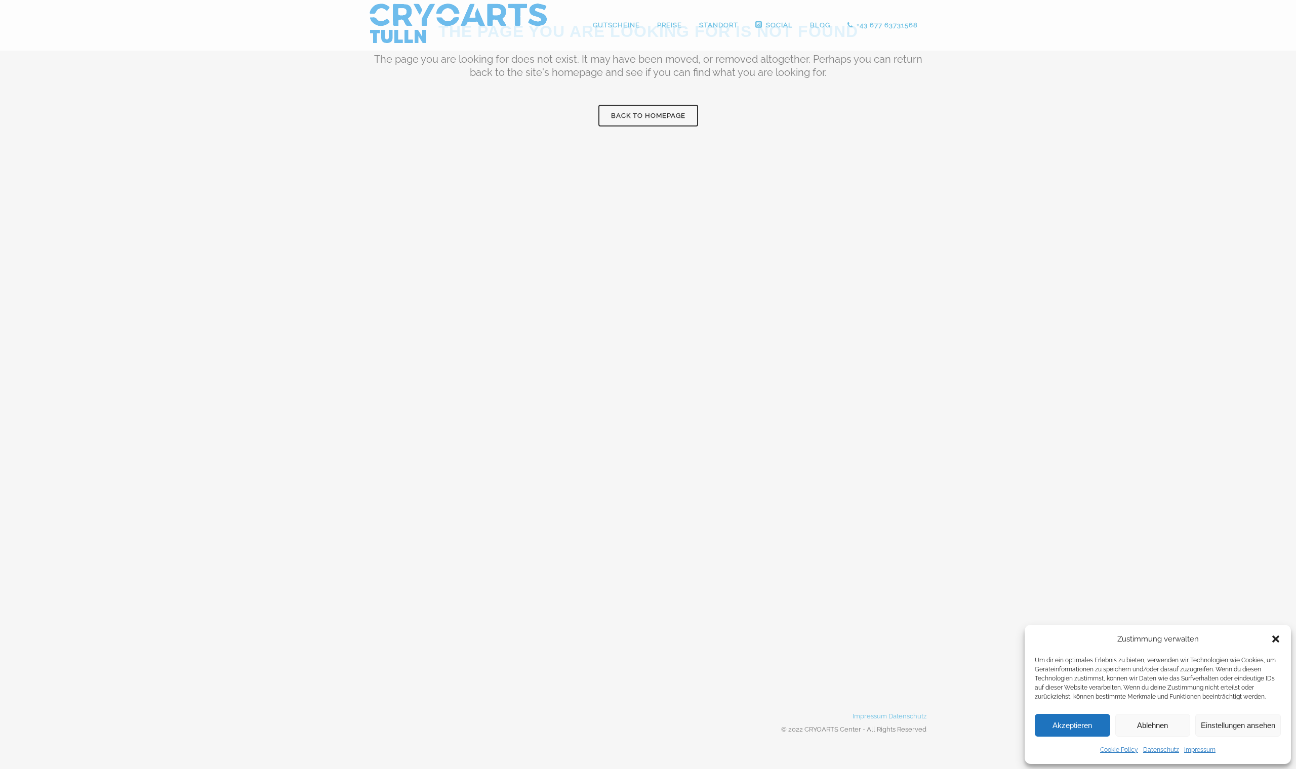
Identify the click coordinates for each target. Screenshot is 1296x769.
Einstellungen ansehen (1238, 725)
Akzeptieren (1072, 725)
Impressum (1200, 749)
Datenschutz (1161, 749)
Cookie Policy (1119, 749)
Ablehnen (1152, 725)
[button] (1276, 639)
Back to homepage (648, 115)
